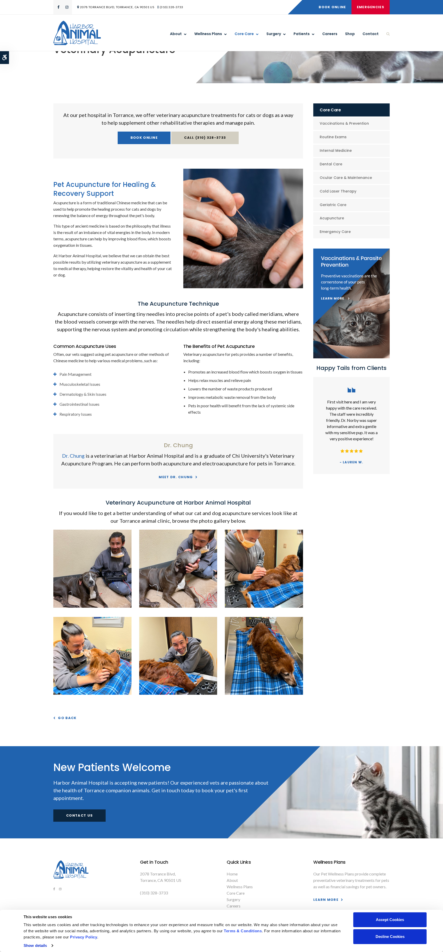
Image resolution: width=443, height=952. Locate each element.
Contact (371, 33)
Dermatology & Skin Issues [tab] (82, 394)
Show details (35, 945)
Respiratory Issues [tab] (75, 414)
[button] (92, 606)
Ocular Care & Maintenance (346, 177)
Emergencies (370, 7)
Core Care (244, 33)
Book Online (332, 7)
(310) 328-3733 (171, 7)
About (176, 33)
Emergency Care (335, 231)
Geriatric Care (333, 204)
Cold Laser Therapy (338, 191)
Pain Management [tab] (75, 374)
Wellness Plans (208, 33)
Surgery (273, 33)
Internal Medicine (336, 150)
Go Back (67, 717)
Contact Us (79, 815)
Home (232, 873)
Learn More (325, 899)
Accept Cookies (390, 919)
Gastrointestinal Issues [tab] (79, 404)
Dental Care (331, 164)
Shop (350, 33)
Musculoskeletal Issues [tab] (79, 384)
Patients (302, 33)
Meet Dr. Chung (176, 477)
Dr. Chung (73, 456)
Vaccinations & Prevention (344, 123)
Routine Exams (333, 137)
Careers (329, 33)
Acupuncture (332, 218)
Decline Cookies (390, 936)
